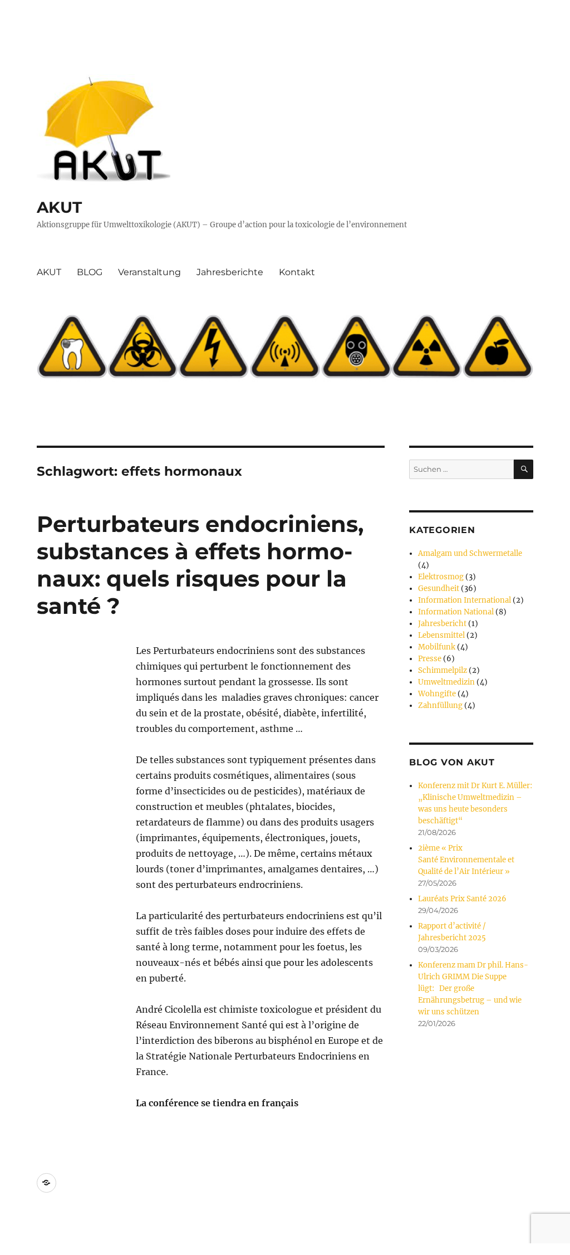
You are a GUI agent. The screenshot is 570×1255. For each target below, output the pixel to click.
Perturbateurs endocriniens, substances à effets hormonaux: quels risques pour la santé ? (200, 564)
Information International (464, 600)
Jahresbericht (442, 623)
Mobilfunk (436, 647)
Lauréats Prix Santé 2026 (462, 899)
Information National (456, 612)
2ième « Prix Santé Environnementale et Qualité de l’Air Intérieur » (466, 859)
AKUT (59, 207)
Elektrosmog (441, 577)
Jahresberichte (229, 272)
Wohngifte (437, 694)
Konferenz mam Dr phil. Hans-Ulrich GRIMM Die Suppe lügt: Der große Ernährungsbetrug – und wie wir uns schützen (473, 988)
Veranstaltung (149, 272)
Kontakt (297, 272)
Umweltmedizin (446, 682)
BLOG (89, 272)
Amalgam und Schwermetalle (470, 553)
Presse (429, 658)
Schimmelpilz (442, 670)
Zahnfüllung (440, 705)
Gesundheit (438, 588)
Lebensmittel (441, 635)
